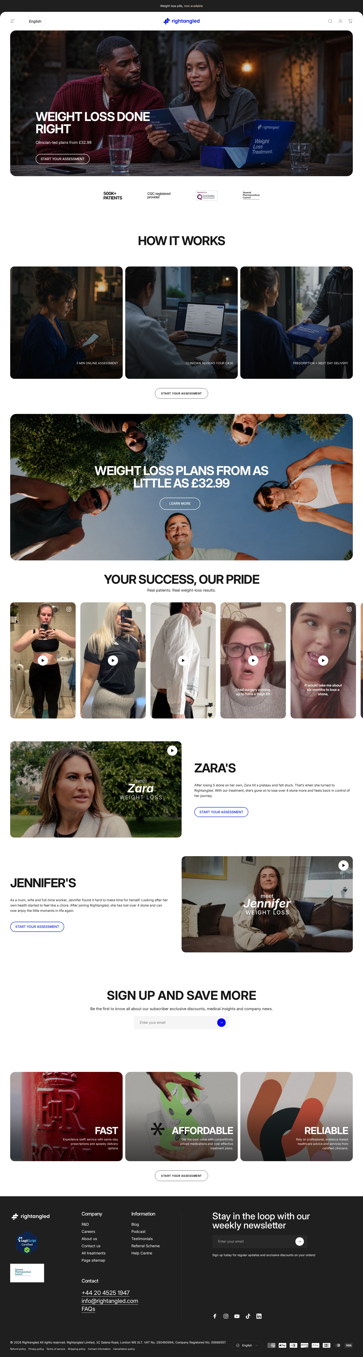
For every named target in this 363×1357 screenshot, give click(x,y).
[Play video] (43, 660)
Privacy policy (36, 1348)
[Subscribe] (221, 1022)
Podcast (138, 1231)
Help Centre (141, 1253)
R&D (85, 1224)
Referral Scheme (145, 1246)
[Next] (339, 660)
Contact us (91, 1246)
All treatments (94, 1253)
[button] (43, 660)
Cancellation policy (124, 1348)
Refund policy (18, 1348)
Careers (88, 1231)
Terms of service (55, 1348)
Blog (135, 1224)
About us (89, 1238)
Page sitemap (93, 1260)
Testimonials (142, 1238)
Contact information (99, 1348)
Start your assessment (181, 393)
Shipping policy (76, 1348)
